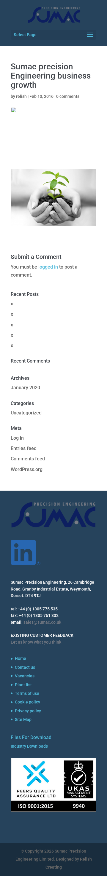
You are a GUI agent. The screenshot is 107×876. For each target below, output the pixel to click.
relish (21, 96)
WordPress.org (27, 469)
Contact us (25, 667)
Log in (17, 438)
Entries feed (24, 448)
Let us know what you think (36, 642)
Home (20, 658)
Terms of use (27, 693)
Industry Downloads (29, 746)
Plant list (23, 684)
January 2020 (25, 387)
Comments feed (28, 459)
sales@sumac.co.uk (42, 622)
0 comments (67, 96)
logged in (48, 267)
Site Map (23, 719)
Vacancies (24, 676)
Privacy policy (28, 711)
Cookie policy (27, 702)
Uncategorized (26, 413)
